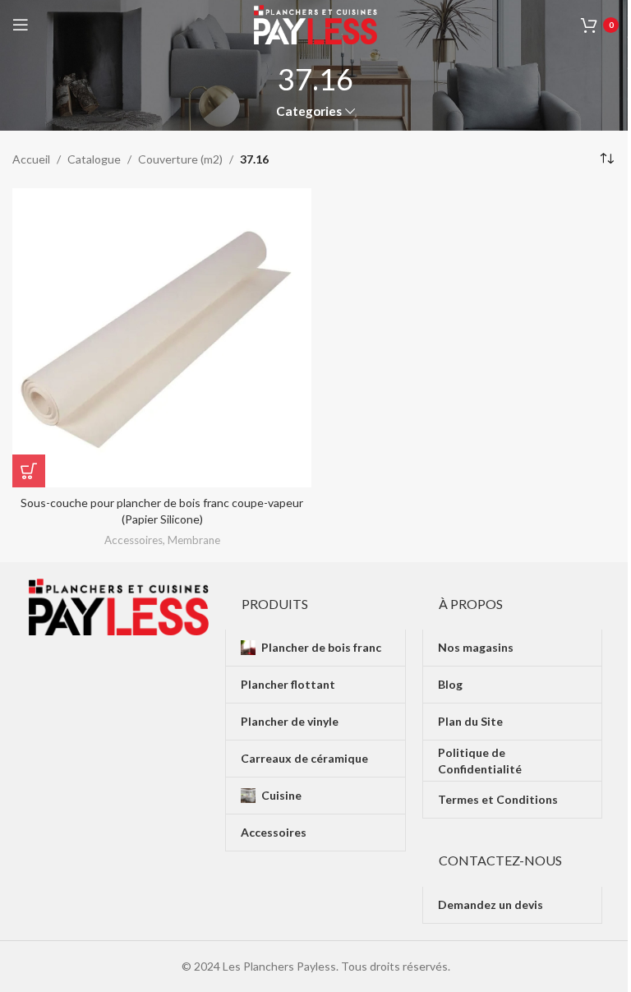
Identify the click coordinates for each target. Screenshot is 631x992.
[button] (28, 470)
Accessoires (133, 540)
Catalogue (94, 159)
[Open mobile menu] (20, 24)
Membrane (194, 540)
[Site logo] (315, 23)
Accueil (31, 159)
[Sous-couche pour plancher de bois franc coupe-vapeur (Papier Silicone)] (161, 337)
